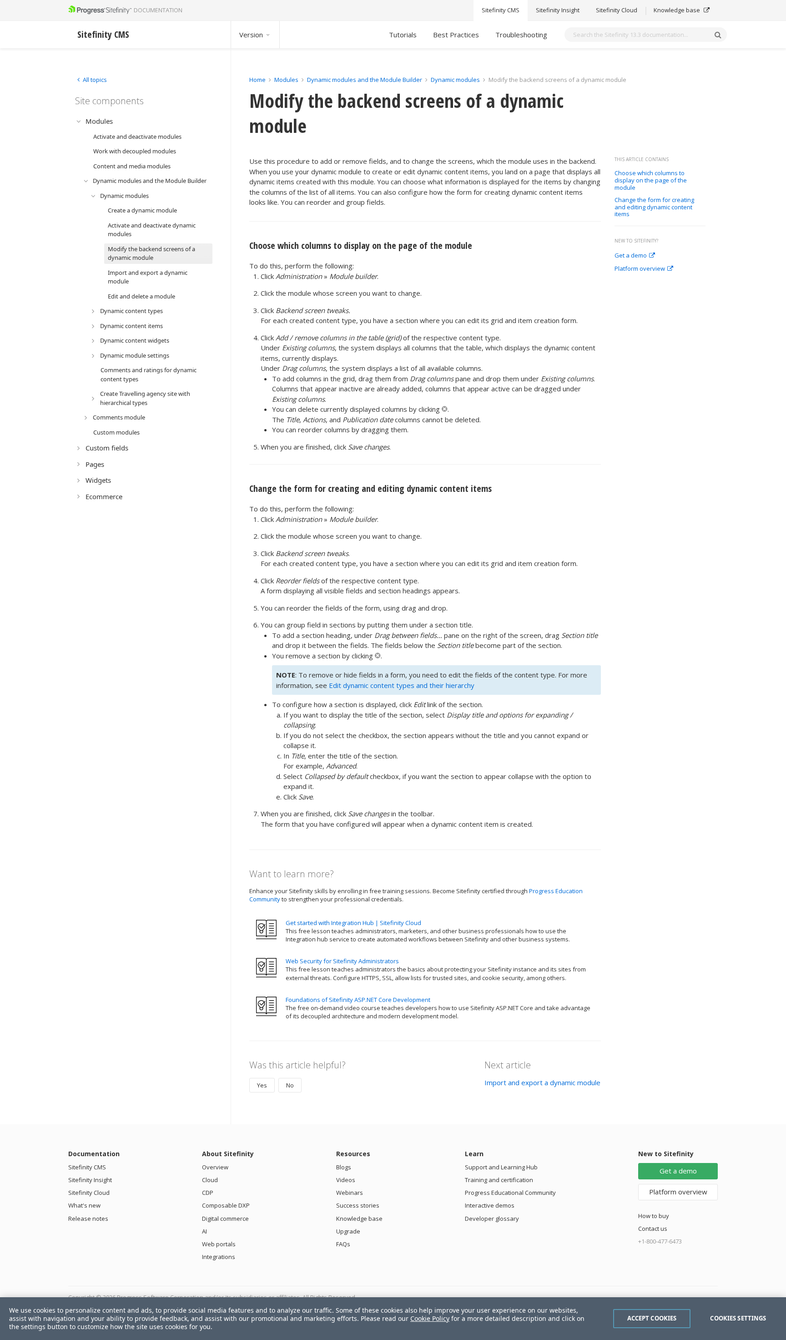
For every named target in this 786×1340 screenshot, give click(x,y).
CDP (207, 1192)
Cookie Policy (429, 1318)
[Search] (717, 34)
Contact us (652, 1228)
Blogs (343, 1167)
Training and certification (499, 1180)
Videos (345, 1180)
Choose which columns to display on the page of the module (651, 180)
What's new (84, 1205)
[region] (393, 1318)
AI (204, 1231)
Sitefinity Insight (557, 10)
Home (257, 80)
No (290, 1085)
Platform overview (640, 269)
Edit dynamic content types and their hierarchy (401, 685)
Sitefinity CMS (500, 10)
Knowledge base (677, 10)
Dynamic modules (455, 80)
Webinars (349, 1192)
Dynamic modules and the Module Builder (364, 80)
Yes (262, 1085)
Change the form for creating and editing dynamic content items (654, 207)
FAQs (343, 1244)
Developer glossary (492, 1218)
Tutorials (403, 34)
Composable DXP (226, 1205)
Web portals (219, 1244)
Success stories (357, 1205)
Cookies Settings (738, 1318)
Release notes (88, 1218)
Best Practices (456, 34)
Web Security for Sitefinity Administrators (342, 961)
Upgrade (348, 1231)
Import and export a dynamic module (542, 1082)
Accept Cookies (652, 1318)
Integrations (218, 1257)
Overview (215, 1167)
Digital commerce (225, 1218)
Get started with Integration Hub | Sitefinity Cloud (353, 923)
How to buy (653, 1216)
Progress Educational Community (510, 1192)
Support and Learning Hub (501, 1167)
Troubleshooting (521, 34)
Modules (286, 80)
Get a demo (631, 255)
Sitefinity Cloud (616, 10)
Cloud (210, 1180)
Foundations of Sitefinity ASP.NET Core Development (358, 1000)
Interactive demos (489, 1205)
